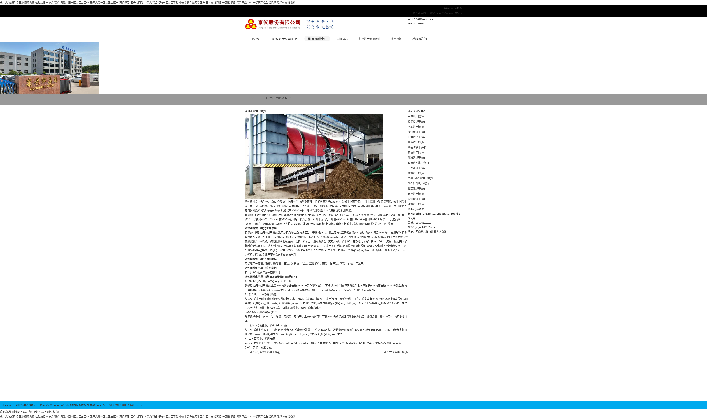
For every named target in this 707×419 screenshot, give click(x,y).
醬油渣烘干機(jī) (417, 198)
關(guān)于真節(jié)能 (284, 38)
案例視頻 (396, 38)
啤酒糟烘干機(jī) (417, 131)
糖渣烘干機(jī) (416, 173)
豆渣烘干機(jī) (416, 116)
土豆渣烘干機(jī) (417, 167)
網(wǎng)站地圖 (453, 7)
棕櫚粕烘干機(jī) (417, 121)
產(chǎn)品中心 (317, 38)
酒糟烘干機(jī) (416, 126)
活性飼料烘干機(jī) (418, 183)
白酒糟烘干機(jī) (417, 136)
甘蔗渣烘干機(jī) (398, 352)
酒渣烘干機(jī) (416, 204)
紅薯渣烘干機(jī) (417, 147)
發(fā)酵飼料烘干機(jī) (267, 352)
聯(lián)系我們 (420, 38)
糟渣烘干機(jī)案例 (369, 38)
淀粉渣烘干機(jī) (417, 157)
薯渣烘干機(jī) (416, 142)
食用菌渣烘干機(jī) (418, 162)
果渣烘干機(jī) (416, 193)
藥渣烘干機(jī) (416, 152)
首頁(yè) (255, 38)
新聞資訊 (342, 38)
